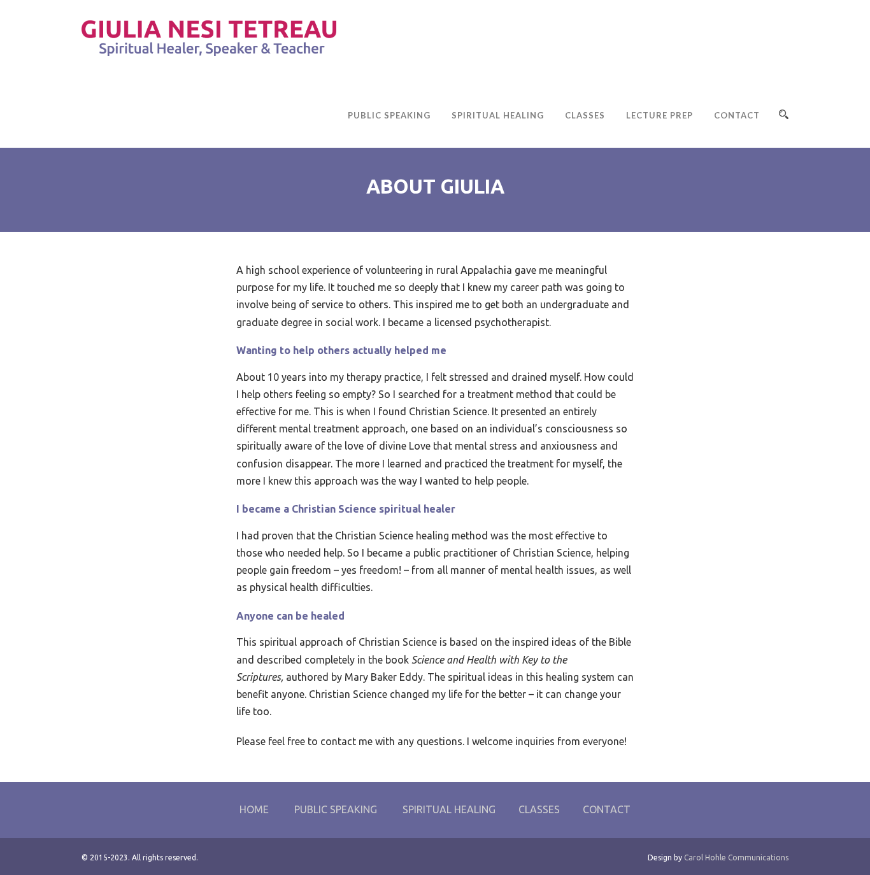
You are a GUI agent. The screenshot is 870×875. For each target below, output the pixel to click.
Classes (585, 115)
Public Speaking (389, 115)
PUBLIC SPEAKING (335, 809)
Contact (737, 115)
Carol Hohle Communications (735, 857)
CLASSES (539, 809)
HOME (254, 809)
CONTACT (607, 809)
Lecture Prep (659, 115)
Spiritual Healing (498, 115)
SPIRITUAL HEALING (449, 809)
